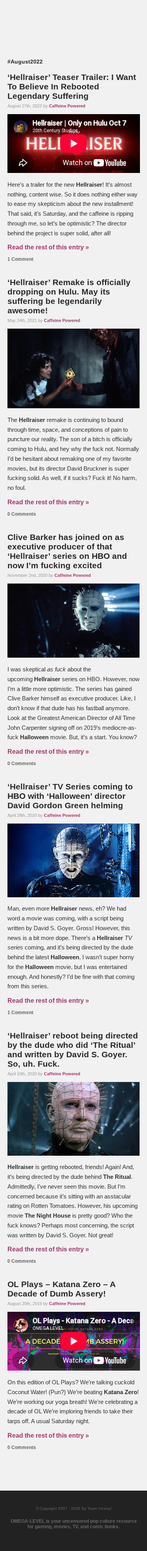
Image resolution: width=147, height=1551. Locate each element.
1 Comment (20, 259)
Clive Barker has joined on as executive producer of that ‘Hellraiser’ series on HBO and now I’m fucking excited (67, 551)
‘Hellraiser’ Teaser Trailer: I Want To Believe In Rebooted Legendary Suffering (71, 86)
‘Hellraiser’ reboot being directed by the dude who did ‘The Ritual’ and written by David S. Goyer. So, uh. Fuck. (72, 1049)
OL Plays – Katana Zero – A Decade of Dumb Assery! (61, 1289)
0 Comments (21, 514)
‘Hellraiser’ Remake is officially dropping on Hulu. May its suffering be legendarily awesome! (69, 296)
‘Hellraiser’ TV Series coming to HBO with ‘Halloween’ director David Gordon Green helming (70, 796)
